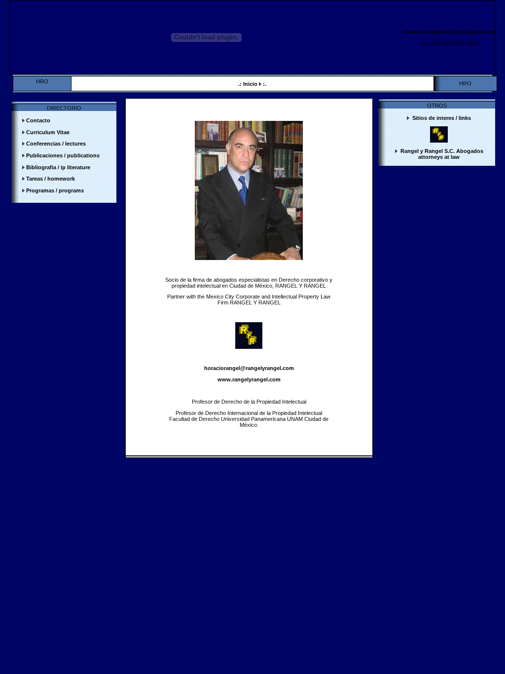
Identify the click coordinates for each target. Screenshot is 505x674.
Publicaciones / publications (63, 155)
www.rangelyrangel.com (249, 379)
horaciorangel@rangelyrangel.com (249, 368)
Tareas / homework (50, 179)
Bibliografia (42, 167)
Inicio (251, 84)
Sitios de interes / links (441, 118)
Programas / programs (55, 190)
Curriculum (40, 132)
